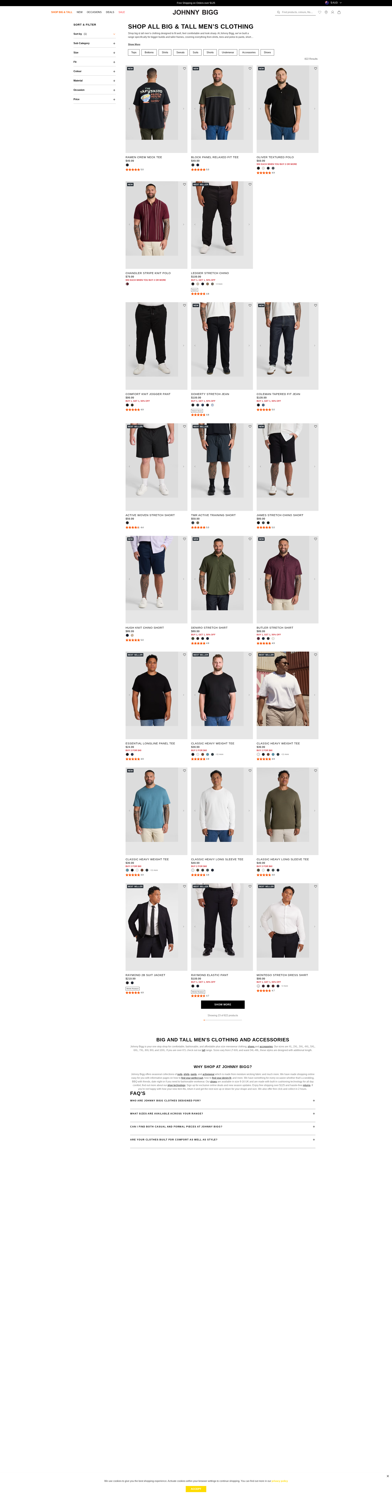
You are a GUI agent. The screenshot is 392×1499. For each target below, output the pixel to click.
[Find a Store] (326, 12)
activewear (208, 1074)
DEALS (110, 12)
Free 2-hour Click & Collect (196, 3)
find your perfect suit (192, 1078)
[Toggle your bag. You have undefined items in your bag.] (339, 12)
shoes (251, 1046)
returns (306, 1085)
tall (203, 1050)
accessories (266, 1046)
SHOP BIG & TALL (61, 12)
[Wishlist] (319, 12)
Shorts (210, 52)
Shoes (267, 52)
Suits (195, 52)
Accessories (249, 52)
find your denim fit (221, 1078)
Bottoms (149, 52)
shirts (186, 1074)
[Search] (278, 12)
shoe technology (176, 1085)
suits (179, 1074)
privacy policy (280, 1481)
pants (194, 1074)
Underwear (228, 52)
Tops (133, 52)
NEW (80, 12)
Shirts (165, 52)
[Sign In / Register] (332, 12)
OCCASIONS (94, 12)
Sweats (180, 52)
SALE (122, 12)
